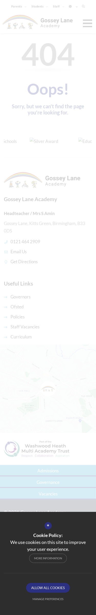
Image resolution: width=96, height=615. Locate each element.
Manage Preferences (48, 599)
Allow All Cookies (48, 588)
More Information (48, 558)
